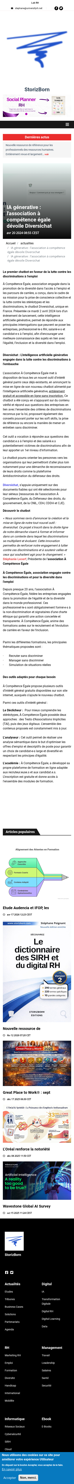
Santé (45, 1377)
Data (44, 1326)
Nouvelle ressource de (21, 1028)
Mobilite (9, 1400)
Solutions (10, 1314)
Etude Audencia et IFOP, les (26, 908)
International (12, 1393)
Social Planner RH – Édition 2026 (37, 96)
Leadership (48, 1362)
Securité (46, 1385)
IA (43, 1291)
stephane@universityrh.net (28, 8)
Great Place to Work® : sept (26, 1092)
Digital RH (47, 1311)
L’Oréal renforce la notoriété (26, 1149)
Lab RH (35, 3)
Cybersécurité (13, 1434)
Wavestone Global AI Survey (26, 1206)
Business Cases (14, 1306)
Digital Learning (51, 1318)
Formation (11, 1370)
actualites (27, 243)
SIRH (8, 1441)
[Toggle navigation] (37, 124)
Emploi (9, 1362)
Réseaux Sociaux (15, 1426)
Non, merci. (28, 1477)
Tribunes (10, 1299)
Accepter (9, 1478)
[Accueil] (37, 49)
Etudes (9, 1291)
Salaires (46, 1370)
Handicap (10, 1385)
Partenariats (12, 1321)
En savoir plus (12, 1469)
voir (24, 154)
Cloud (8, 1449)
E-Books (46, 1426)
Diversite (10, 1377)
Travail (46, 1355)
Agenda (9, 1329)
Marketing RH (13, 1355)
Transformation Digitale (51, 1301)
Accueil (11, 243)
